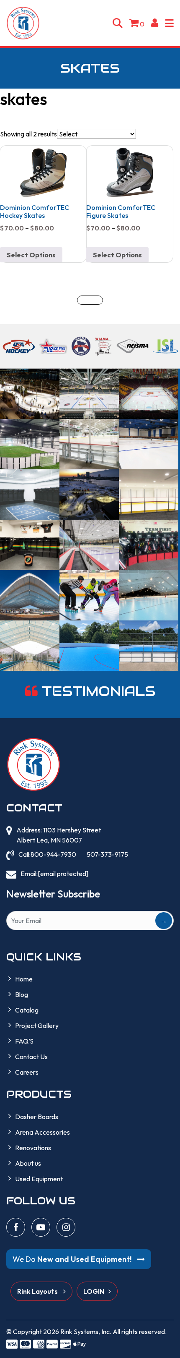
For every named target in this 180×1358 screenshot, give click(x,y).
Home (24, 979)
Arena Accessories (42, 1132)
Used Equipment (39, 1179)
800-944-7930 (53, 854)
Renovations (33, 1147)
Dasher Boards (36, 1116)
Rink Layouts (38, 1291)
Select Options (31, 255)
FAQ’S (24, 1041)
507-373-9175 (107, 854)
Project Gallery (37, 1025)
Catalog (27, 1010)
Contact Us (31, 1056)
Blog (21, 994)
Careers (27, 1072)
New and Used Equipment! (73, 1259)
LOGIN (93, 1291)
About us (28, 1163)
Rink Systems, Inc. (85, 1331)
